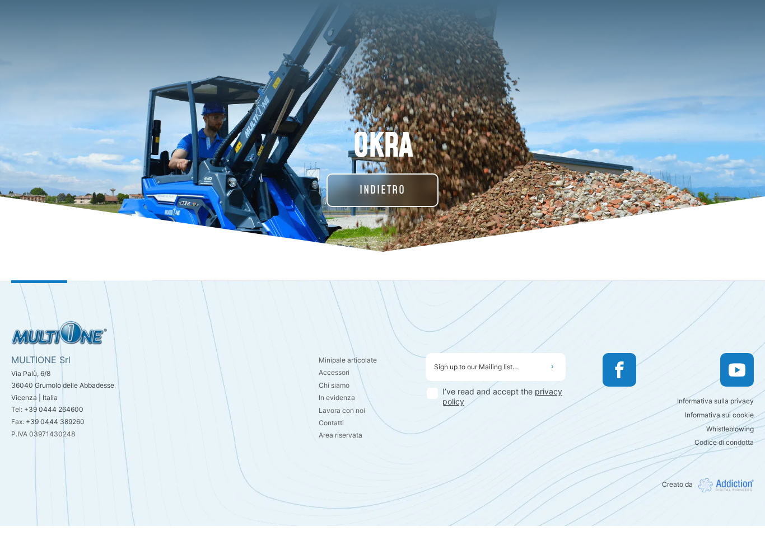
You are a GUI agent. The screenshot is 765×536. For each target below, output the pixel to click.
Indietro (382, 190)
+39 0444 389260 (55, 421)
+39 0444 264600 (53, 409)
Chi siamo (334, 385)
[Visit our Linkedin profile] (658, 370)
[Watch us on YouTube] (737, 370)
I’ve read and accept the (502, 396)
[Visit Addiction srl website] (723, 485)
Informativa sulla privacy (715, 401)
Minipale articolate (348, 360)
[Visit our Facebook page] (619, 370)
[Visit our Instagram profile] (698, 370)
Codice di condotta (724, 442)
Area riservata (340, 435)
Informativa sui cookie (719, 415)
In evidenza (337, 397)
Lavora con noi (342, 410)
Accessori (334, 372)
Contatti (331, 423)
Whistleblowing (730, 429)
